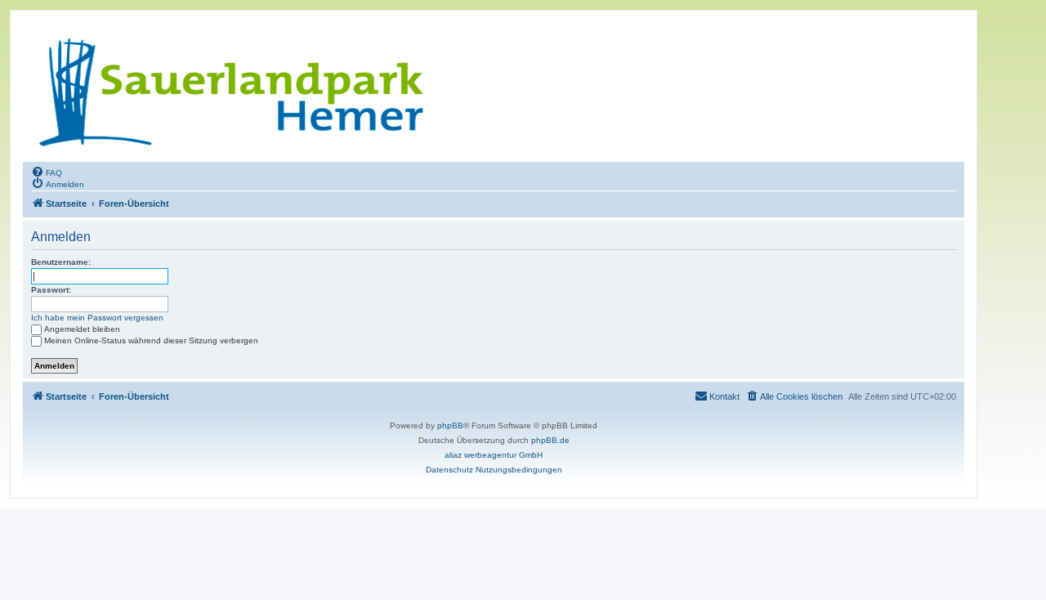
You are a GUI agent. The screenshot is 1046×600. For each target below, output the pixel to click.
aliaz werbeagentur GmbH (494, 454)
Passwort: (51, 289)
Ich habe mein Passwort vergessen (97, 317)
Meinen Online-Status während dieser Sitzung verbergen (151, 340)
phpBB (450, 425)
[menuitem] (46, 171)
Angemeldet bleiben (82, 329)
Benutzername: (61, 261)
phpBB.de (550, 440)
